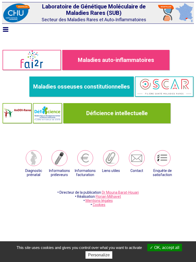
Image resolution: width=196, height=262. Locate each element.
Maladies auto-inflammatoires (116, 60)
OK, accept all (166, 247)
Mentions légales (99, 201)
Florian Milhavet (108, 196)
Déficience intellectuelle (117, 113)
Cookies (99, 205)
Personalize (99, 255)
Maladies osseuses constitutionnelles (81, 86)
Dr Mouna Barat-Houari (120, 192)
